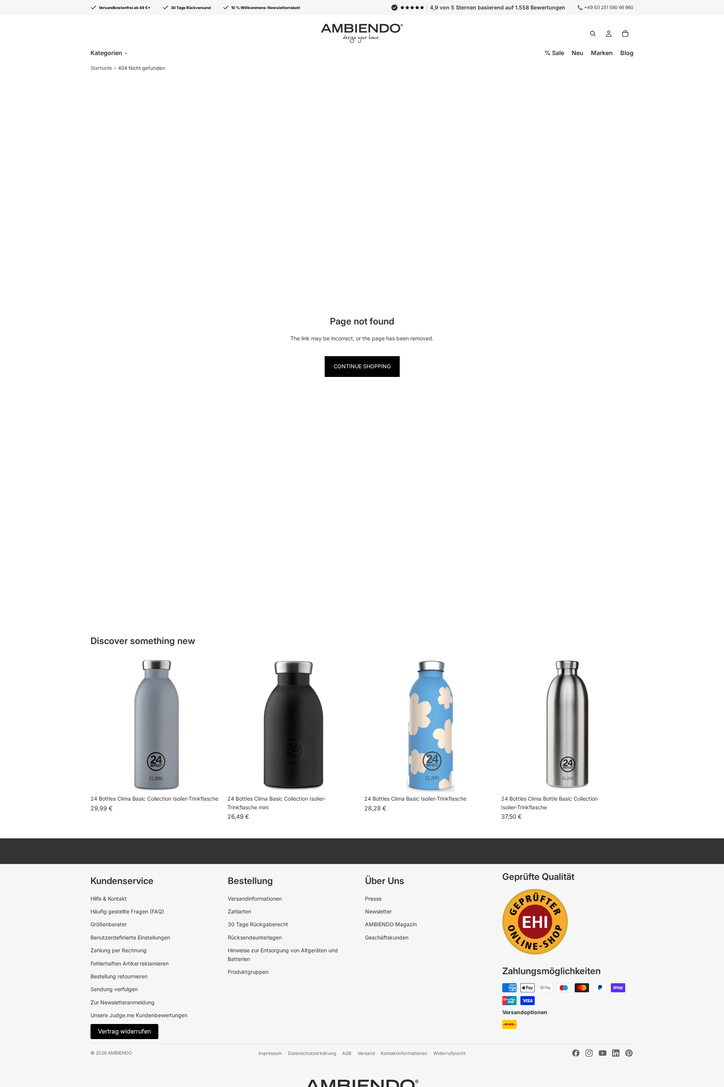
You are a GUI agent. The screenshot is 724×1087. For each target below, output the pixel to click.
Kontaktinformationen (404, 1053)
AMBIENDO (120, 1053)
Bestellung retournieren (118, 976)
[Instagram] (589, 1053)
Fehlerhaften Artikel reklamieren (129, 963)
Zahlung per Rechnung (118, 950)
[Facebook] (575, 1053)
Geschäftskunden (386, 937)
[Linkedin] (615, 1053)
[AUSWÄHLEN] (211, 780)
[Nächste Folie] (348, 725)
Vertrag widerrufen (124, 1031)
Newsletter (378, 911)
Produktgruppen (248, 972)
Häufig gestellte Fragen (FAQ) (127, 911)
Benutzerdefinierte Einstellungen (130, 937)
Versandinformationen (255, 898)
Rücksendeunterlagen (255, 937)
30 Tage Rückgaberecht (258, 924)
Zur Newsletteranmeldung (122, 1002)
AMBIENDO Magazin (391, 924)
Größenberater (108, 924)
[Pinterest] (629, 1053)
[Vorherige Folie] (238, 725)
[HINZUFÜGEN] (622, 780)
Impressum (270, 1053)
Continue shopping (362, 366)
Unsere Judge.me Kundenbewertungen (138, 1015)
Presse (373, 898)
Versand (366, 1053)
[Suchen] (592, 33)
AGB (346, 1053)
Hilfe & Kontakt (108, 898)
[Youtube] (602, 1053)
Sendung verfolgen (114, 989)
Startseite (101, 68)
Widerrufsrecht (449, 1053)
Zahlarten (239, 911)
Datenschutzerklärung (312, 1053)
